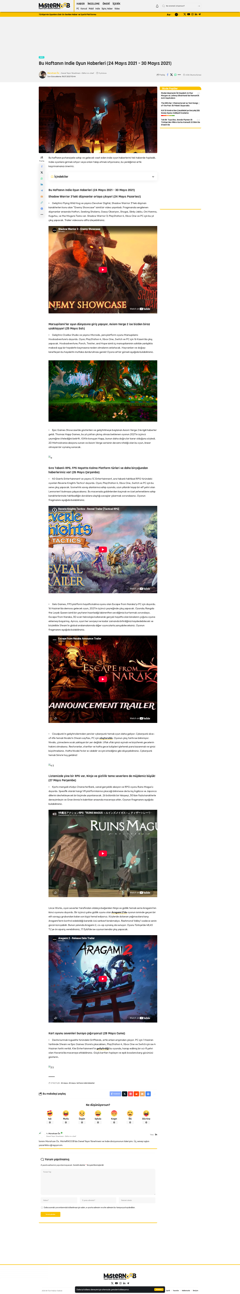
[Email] (42, 196)
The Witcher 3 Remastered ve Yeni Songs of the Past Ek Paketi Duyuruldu (179, 104)
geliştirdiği (103, 1048)
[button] (159, 1289)
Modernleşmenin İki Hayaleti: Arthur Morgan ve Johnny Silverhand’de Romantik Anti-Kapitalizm (180, 95)
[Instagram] (192, 14)
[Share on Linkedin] (42, 184)
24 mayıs (64, 1083)
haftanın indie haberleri (86, 1083)
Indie (41, 57)
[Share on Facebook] (167, 75)
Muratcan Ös (53, 73)
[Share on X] (171, 75)
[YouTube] (189, 14)
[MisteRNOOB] (120, 1276)
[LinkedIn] (196, 14)
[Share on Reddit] (136, 1093)
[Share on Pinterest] (130, 1093)
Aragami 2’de (119, 912)
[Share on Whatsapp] (175, 75)
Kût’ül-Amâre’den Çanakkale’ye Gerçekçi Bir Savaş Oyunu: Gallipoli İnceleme (180, 111)
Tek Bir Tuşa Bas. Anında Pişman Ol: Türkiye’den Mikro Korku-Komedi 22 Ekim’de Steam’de (180, 122)
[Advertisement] (120, 36)
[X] (185, 14)
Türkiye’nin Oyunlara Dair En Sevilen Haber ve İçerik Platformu (67, 14)
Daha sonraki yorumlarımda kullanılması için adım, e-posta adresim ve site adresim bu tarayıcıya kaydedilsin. (89, 1207)
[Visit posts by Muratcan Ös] (42, 1135)
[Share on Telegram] (42, 190)
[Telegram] (199, 14)
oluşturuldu (106, 738)
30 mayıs (72, 1083)
